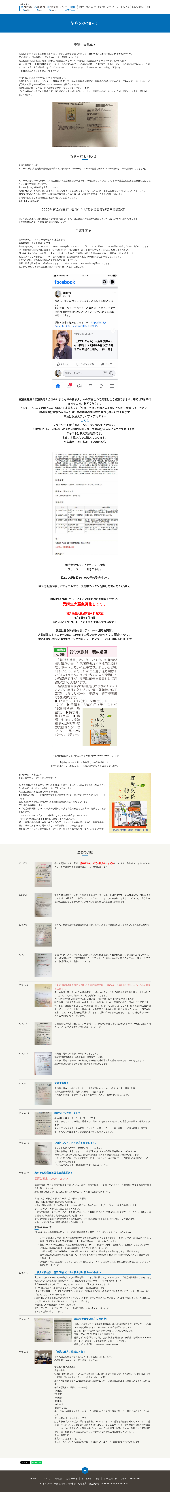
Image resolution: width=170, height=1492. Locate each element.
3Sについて (91, 7)
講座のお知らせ (138, 7)
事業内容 (101, 7)
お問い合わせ (112, 7)
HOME (81, 7)
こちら (85, 420)
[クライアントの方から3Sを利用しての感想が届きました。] (43, 1033)
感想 (148, 7)
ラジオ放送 (125, 7)
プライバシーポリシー (130, 1478)
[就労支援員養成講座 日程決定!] (44, 1329)
